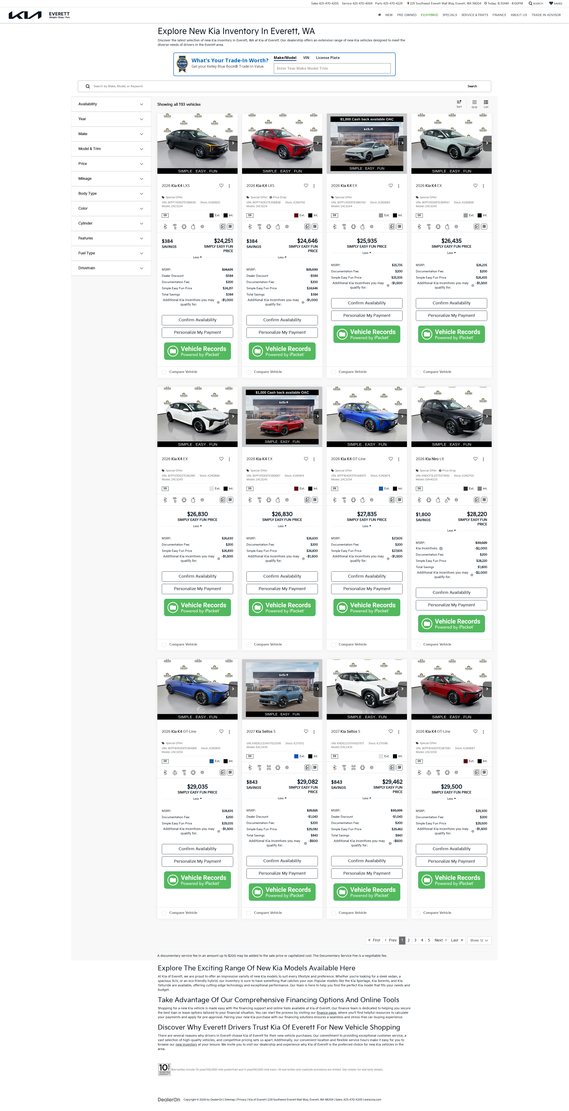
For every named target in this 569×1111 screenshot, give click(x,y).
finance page (326, 1013)
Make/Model (285, 57)
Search (472, 86)
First (375, 940)
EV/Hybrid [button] (429, 15)
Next (440, 940)
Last (456, 940)
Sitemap (230, 1099)
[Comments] (223, 227)
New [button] (389, 15)
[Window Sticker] (230, 227)
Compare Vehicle (183, 372)
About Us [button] (519, 15)
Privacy (242, 1099)
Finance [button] (499, 15)
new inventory (186, 1044)
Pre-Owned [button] (407, 15)
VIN (306, 57)
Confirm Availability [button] (197, 320)
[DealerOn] (169, 1099)
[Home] (379, 15)
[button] (233, 143)
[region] (197, 287)
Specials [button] (450, 15)
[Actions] (229, 186)
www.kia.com (372, 1099)
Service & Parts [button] (474, 15)
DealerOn (216, 1099)
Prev (391, 940)
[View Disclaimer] (202, 226)
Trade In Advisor (546, 15)
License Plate (328, 57)
